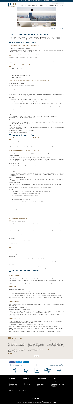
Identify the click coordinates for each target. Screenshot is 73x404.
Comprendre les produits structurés (28, 381)
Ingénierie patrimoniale (12, 381)
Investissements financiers (13, 384)
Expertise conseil (39, 5)
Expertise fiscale (11, 383)
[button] (36, 356)
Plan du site (34, 401)
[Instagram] (40, 398)
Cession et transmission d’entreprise (42, 381)
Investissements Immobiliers (13, 385)
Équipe (26, 5)
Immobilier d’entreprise (40, 384)
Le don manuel (53, 381)
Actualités (57, 5)
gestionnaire (20, 39)
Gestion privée (31, 5)
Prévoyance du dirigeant (26, 384)
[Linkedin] (32, 398)
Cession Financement (49, 5)
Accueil (22, 5)
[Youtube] (38, 398)
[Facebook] (35, 398)
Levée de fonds (39, 383)
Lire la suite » (10, 353)
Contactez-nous (29, 401)
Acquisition (38, 385)
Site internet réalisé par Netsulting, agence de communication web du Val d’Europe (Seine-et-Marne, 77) (40, 402)
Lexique (24, 401)
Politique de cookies (46, 401)
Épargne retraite (25, 383)
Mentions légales (39, 401)
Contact (62, 5)
